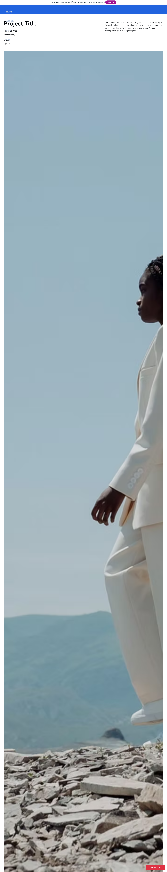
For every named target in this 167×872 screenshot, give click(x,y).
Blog (8, 39)
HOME (9, 12)
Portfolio (10, 30)
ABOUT (9, 21)
